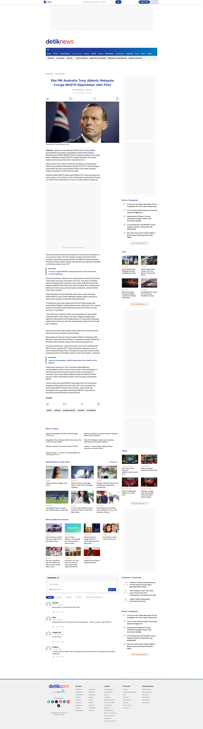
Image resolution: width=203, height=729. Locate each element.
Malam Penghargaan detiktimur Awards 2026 (129, 493)
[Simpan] (117, 99)
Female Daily (146, 700)
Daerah (70, 58)
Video (143, 53)
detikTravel (92, 689)
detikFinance (79, 694)
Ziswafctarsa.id (108, 710)
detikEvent (107, 697)
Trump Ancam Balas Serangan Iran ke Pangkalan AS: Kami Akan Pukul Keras (142, 205)
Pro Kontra (120, 53)
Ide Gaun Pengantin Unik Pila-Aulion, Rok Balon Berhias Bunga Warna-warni (53, 564)
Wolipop (91, 697)
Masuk (154, 2)
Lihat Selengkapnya (138, 243)
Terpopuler (60, 58)
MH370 (67, 155)
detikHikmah (92, 708)
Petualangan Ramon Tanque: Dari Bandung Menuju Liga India (57, 509)
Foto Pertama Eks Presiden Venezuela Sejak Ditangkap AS (142, 211)
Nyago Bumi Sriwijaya (98, 58)
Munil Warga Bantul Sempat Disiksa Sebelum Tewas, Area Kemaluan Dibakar (107, 510)
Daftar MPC (144, 2)
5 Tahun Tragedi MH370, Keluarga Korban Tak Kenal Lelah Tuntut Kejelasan (72, 273)
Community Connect (110, 721)
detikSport (78, 702)
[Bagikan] (95, 98)
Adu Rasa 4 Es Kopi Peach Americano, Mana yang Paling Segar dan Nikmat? (72, 564)
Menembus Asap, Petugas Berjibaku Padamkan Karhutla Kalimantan (129, 295)
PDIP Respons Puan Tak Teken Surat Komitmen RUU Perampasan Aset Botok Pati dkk (143, 593)
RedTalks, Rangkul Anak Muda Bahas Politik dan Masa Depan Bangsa (147, 494)
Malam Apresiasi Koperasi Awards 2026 (149, 469)
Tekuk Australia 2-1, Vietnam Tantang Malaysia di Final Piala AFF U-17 (63, 453)
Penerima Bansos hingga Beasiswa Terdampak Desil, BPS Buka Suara (91, 540)
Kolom (100, 53)
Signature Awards (109, 700)
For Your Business (109, 715)
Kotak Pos (126, 697)
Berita (55, 53)
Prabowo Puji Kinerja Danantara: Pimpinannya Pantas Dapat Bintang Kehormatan (142, 585)
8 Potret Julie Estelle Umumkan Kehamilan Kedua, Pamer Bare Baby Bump (82, 510)
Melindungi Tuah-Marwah (117, 58)
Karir (124, 694)
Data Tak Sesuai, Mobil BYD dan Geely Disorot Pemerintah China (54, 539)
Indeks (149, 53)
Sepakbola (78, 705)
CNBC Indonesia (147, 692)
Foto (137, 53)
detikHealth (92, 694)
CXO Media (145, 702)
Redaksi (125, 689)
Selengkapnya (113, 462)
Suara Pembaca (82, 58)
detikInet (78, 697)
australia (81, 410)
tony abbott (91, 410)
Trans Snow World (109, 702)
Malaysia (55, 157)
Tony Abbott (90, 150)
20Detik (91, 702)
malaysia (57, 410)
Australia (96, 261)
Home (49, 53)
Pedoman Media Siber (129, 692)
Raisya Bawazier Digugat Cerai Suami (56, 484)
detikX (93, 53)
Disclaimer (126, 708)
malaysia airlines (69, 410)
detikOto (78, 708)
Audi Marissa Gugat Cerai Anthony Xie (109, 538)
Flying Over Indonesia (110, 713)
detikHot (78, 700)
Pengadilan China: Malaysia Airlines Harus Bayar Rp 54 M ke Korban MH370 (63, 441)
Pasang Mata (108, 692)
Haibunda (145, 694)
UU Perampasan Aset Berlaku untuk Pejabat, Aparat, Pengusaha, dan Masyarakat (141, 227)
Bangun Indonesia (135, 58)
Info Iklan (125, 702)
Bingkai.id (107, 708)
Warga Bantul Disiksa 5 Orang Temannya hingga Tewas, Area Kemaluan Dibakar (139, 218)
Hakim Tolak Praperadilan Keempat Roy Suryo (140, 600)
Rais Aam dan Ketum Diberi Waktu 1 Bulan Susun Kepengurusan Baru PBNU (141, 235)
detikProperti (79, 710)
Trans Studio (108, 705)
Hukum (86, 53)
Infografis (129, 53)
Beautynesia (145, 697)
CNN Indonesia (146, 689)
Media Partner (127, 700)
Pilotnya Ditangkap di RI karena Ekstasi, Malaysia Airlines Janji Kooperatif (101, 434)
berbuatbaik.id (108, 689)
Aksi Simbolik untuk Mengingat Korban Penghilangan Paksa (129, 271)
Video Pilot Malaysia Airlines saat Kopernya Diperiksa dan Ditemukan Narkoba (99, 441)
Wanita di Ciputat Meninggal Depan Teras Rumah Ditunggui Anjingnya (82, 485)
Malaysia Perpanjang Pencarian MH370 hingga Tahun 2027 (62, 434)
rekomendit (107, 718)
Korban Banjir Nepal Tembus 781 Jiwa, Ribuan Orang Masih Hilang (148, 272)
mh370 (49, 410)
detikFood (92, 692)
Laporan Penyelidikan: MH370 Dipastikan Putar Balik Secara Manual (72, 361)
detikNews (49, 74)
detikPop (91, 710)
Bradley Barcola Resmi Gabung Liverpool (92, 561)
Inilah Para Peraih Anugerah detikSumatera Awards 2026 (130, 471)
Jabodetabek (65, 53)
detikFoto (91, 705)
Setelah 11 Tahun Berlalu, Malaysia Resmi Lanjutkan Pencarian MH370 (98, 447)
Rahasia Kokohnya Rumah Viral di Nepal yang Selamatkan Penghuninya (107, 485)
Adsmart (51, 58)
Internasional (77, 53)
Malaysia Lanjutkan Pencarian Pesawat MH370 (62, 446)
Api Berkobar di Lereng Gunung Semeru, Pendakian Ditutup (149, 294)
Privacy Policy (127, 705)
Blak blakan (109, 53)
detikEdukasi (79, 692)
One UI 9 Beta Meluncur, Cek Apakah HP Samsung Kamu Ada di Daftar (72, 540)
